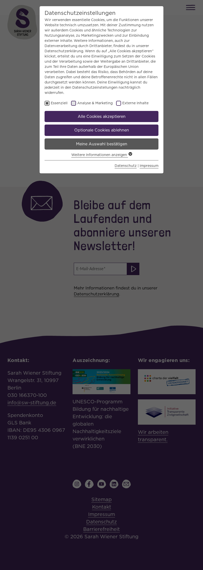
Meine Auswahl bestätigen (101, 144)
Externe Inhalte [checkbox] (135, 103)
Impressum (149, 166)
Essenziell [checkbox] (59, 103)
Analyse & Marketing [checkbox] (95, 103)
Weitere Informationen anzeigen (99, 155)
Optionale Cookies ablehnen (101, 130)
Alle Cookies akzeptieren (102, 116)
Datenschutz (126, 166)
